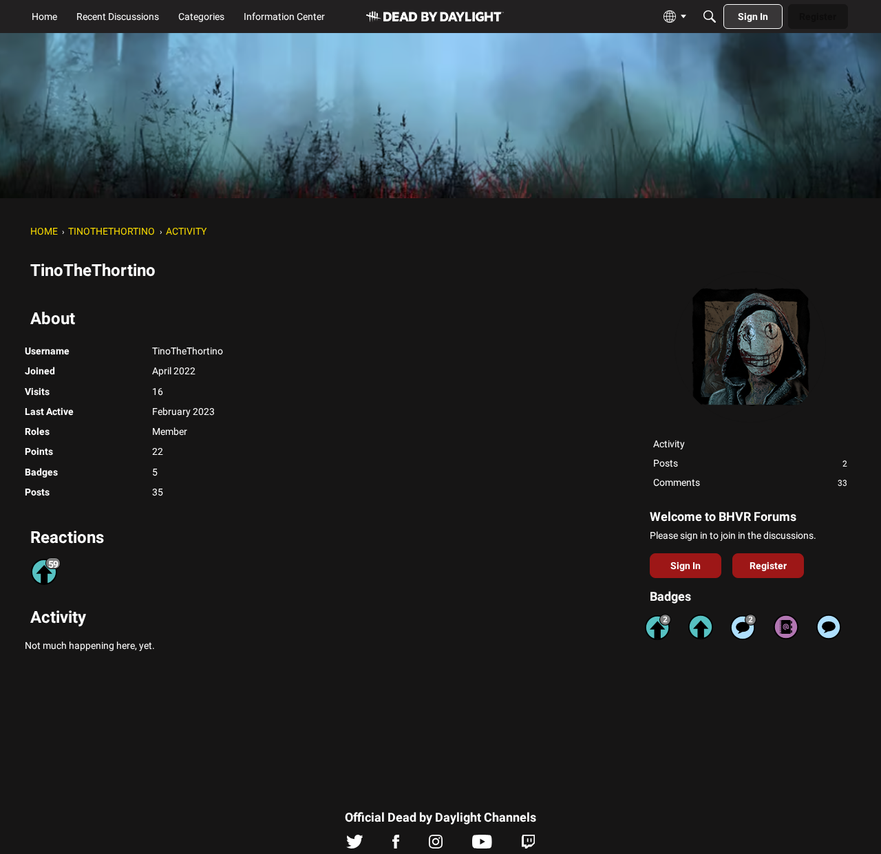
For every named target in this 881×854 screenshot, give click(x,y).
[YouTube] (482, 845)
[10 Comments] (743, 627)
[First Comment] (829, 627)
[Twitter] (354, 845)
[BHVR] (435, 17)
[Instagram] (436, 845)
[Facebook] (395, 845)
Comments (750, 482)
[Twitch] (528, 845)
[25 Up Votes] (658, 627)
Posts (750, 463)
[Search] (709, 16)
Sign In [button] (685, 565)
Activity (669, 443)
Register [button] (768, 565)
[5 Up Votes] (701, 627)
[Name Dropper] (786, 627)
